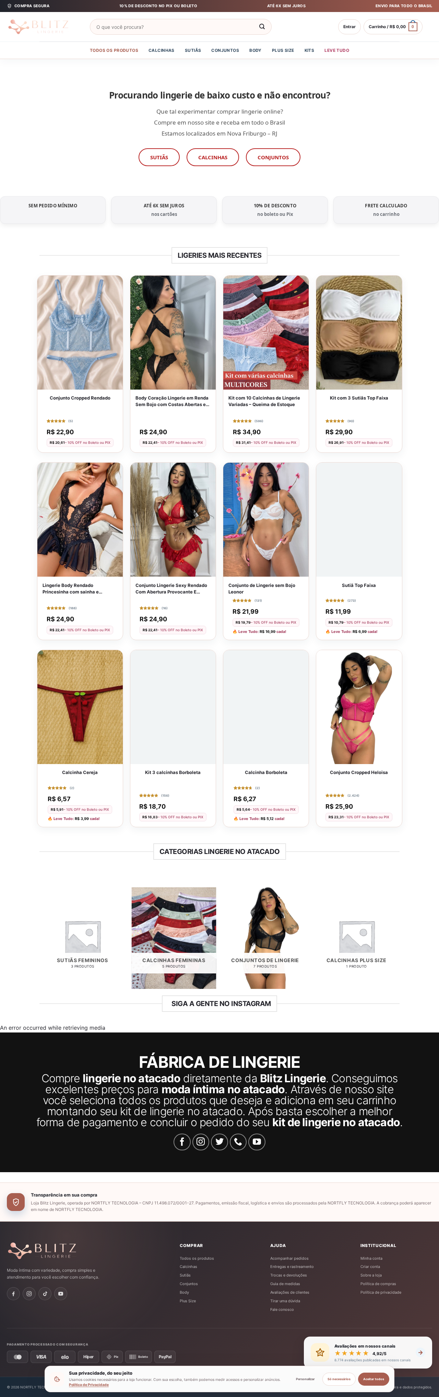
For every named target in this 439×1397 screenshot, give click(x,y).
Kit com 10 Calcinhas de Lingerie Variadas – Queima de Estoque (264, 401)
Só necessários (339, 1379)
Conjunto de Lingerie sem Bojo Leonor (261, 588)
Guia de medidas (285, 1283)
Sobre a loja (371, 1275)
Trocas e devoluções (288, 1275)
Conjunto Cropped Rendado (80, 398)
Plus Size (283, 50)
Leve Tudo (336, 50)
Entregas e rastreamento (292, 1266)
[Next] (398, 941)
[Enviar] (262, 26)
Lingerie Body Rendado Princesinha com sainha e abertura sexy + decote (71, 588)
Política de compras (378, 1283)
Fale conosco (282, 1309)
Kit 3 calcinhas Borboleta (173, 772)
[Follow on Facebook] (182, 1142)
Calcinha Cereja (80, 772)
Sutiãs (193, 50)
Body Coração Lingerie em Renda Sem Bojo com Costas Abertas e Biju (172, 401)
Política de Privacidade (89, 1385)
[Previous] (41, 941)
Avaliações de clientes (289, 1292)
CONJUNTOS (273, 157)
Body (255, 50)
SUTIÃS (159, 157)
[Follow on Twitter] (219, 1142)
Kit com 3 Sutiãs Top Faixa (359, 398)
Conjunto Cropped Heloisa (359, 772)
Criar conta (370, 1266)
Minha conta (371, 1258)
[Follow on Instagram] (201, 1142)
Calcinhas (162, 50)
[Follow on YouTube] (256, 1142)
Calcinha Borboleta (266, 772)
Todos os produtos (114, 50)
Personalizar (305, 1379)
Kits (310, 50)
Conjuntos (225, 50)
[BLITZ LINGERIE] (63, 1251)
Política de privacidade (380, 1292)
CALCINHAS (212, 157)
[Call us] (238, 1142)
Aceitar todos (373, 1379)
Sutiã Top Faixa (359, 585)
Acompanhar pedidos (289, 1258)
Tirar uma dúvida (285, 1300)
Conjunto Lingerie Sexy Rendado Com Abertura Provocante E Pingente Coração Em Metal (171, 588)
